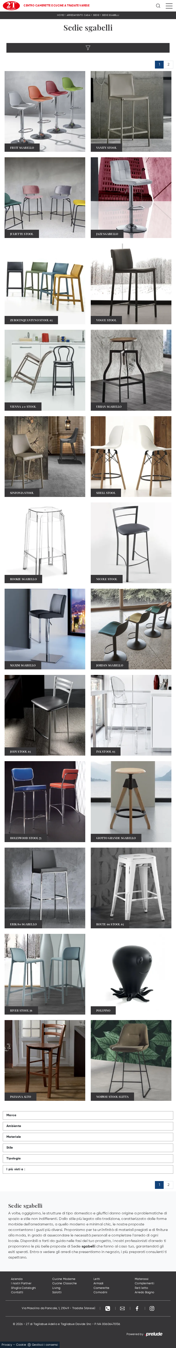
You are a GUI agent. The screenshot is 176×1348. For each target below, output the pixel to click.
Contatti (17, 1292)
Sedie (96, 15)
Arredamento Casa (78, 15)
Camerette (101, 1288)
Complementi (144, 1283)
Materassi (141, 1279)
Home (60, 15)
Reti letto (141, 1288)
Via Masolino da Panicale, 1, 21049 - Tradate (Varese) (58, 1308)
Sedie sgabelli (110, 15)
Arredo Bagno (144, 1292)
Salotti (57, 1292)
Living (56, 1288)
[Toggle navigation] (169, 5)
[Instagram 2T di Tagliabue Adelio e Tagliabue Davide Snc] (152, 1308)
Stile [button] (9, 1147)
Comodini (100, 1292)
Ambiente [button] (13, 1126)
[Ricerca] (158, 6)
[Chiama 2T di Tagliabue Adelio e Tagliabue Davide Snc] (108, 1308)
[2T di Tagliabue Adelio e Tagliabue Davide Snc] (11, 5)
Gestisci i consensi (45, 1344)
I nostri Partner (21, 1283)
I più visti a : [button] (15, 1169)
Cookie (21, 1344)
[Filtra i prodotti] (88, 48)
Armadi (99, 1283)
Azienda (16, 1279)
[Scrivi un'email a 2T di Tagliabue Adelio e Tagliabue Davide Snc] (123, 1308)
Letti (97, 1279)
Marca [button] (11, 1115)
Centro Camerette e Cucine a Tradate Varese (56, 5)
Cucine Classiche (64, 1283)
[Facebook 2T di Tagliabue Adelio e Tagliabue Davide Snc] (137, 1308)
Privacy (7, 1344)
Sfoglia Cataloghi (23, 1288)
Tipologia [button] (13, 1158)
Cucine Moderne (64, 1279)
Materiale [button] (13, 1137)
